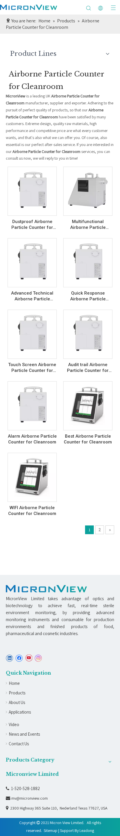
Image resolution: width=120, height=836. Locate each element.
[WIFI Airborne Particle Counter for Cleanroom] (32, 475)
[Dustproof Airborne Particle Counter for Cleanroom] (32, 189)
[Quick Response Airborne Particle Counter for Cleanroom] (87, 261)
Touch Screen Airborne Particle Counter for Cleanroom (32, 367)
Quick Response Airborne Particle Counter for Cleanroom (88, 296)
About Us (17, 702)
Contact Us (19, 743)
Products (17, 693)
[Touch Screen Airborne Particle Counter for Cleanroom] (32, 332)
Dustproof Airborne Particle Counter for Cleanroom (32, 224)
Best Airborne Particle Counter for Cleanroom (88, 439)
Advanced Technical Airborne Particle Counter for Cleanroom (32, 296)
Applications (20, 712)
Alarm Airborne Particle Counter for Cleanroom (32, 439)
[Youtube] (28, 658)
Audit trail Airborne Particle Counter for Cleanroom (88, 367)
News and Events (24, 734)
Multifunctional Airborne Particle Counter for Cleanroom (88, 224)
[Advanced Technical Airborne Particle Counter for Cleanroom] (32, 261)
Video (14, 724)
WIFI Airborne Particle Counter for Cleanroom (32, 510)
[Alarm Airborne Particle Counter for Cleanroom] (32, 404)
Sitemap (50, 830)
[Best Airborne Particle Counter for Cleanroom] (87, 404)
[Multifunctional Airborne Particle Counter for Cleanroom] (87, 189)
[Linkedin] (9, 658)
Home (14, 683)
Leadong (87, 830)
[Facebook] (19, 658)
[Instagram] (38, 658)
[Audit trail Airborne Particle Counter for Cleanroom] (87, 332)
